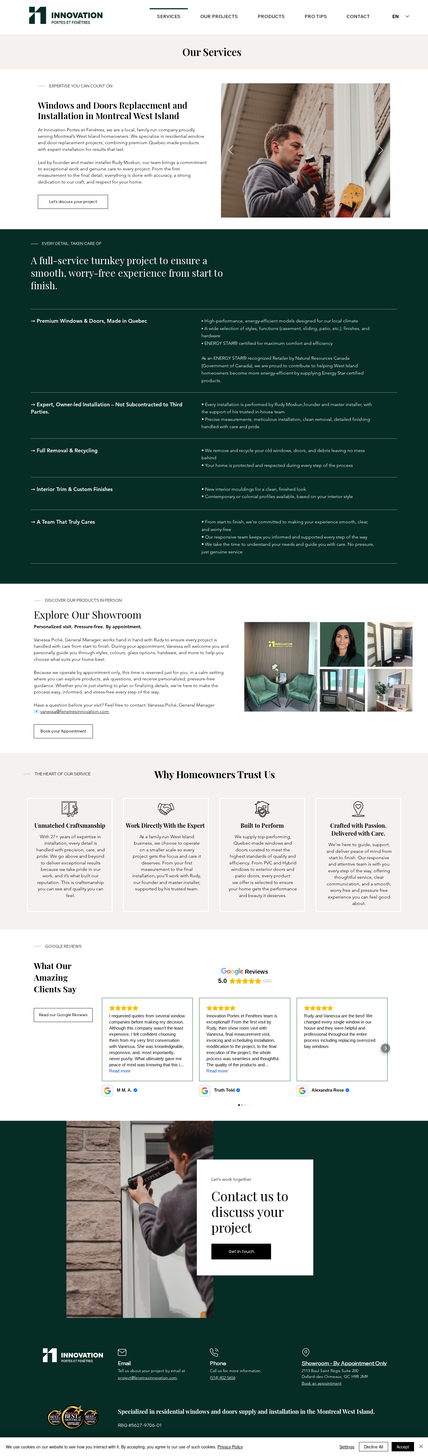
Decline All (373, 1447)
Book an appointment (322, 1383)
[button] (271, 13)
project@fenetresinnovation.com (147, 1377)
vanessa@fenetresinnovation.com (74, 711)
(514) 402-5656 (222, 1377)
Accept (403, 1447)
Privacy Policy (230, 1447)
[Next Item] (380, 150)
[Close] (421, 1446)
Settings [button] (346, 1447)
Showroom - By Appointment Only (344, 1363)
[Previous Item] (231, 150)
